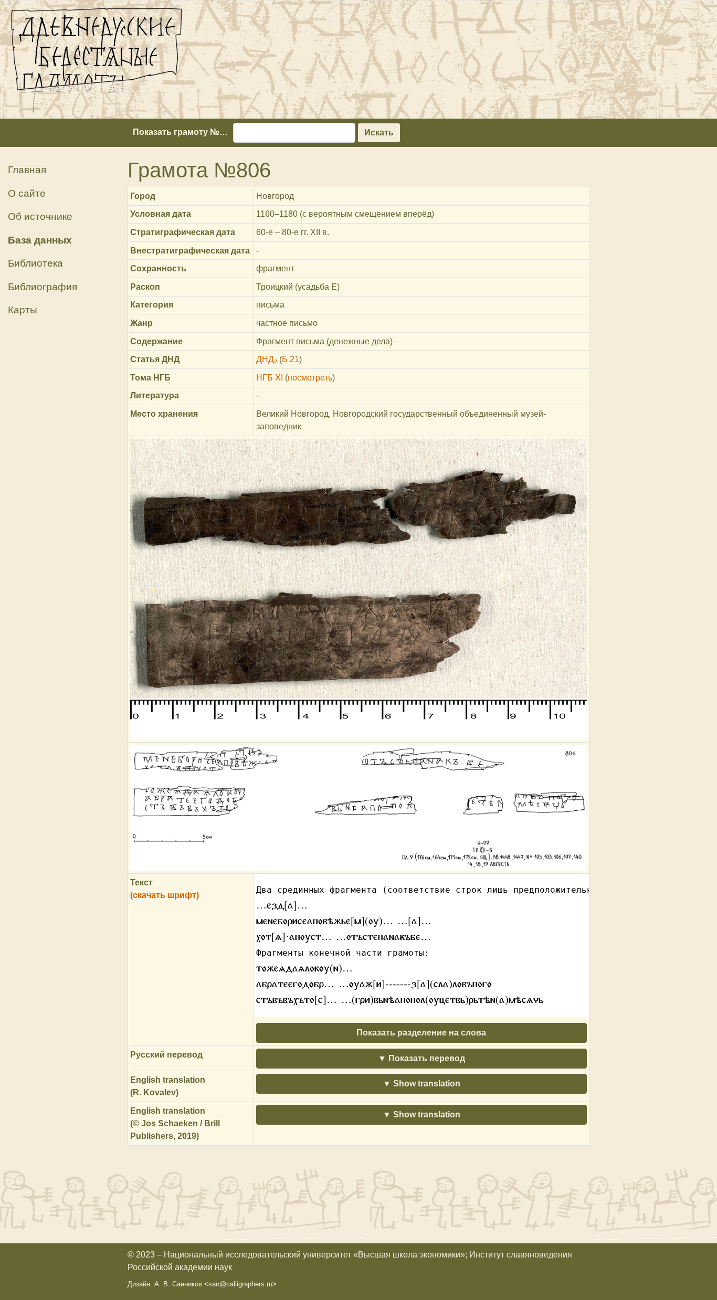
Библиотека (35, 263)
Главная (27, 169)
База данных (40, 240)
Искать (379, 132)
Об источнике (40, 216)
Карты (22, 309)
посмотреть (310, 377)
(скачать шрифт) (164, 895)
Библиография (42, 286)
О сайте (27, 193)
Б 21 (290, 359)
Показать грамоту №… (180, 132)
